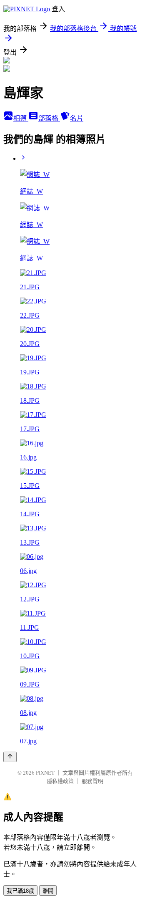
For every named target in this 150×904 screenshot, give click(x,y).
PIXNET (45, 773)
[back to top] (10, 757)
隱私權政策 (60, 781)
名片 (76, 118)
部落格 (49, 118)
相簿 (20, 118)
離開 (47, 891)
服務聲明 (92, 781)
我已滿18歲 (20, 891)
